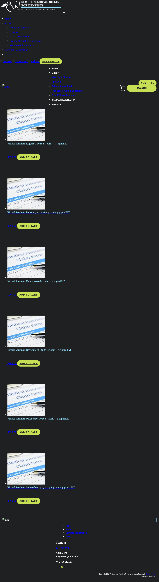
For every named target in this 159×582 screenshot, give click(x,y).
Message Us (51, 61)
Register (142, 88)
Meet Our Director (20, 27)
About (8, 23)
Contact (9, 54)
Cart (67, 536)
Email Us (147, 83)
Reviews (14, 32)
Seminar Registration (16, 50)
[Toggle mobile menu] (64, 12)
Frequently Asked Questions (25, 41)
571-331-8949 (63, 547)
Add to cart (29, 157)
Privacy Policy (151, 574)
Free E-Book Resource (22, 45)
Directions (21, 61)
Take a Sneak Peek (20, 36)
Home (8, 18)
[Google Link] (62, 567)
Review (7, 61)
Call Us (35, 61)
